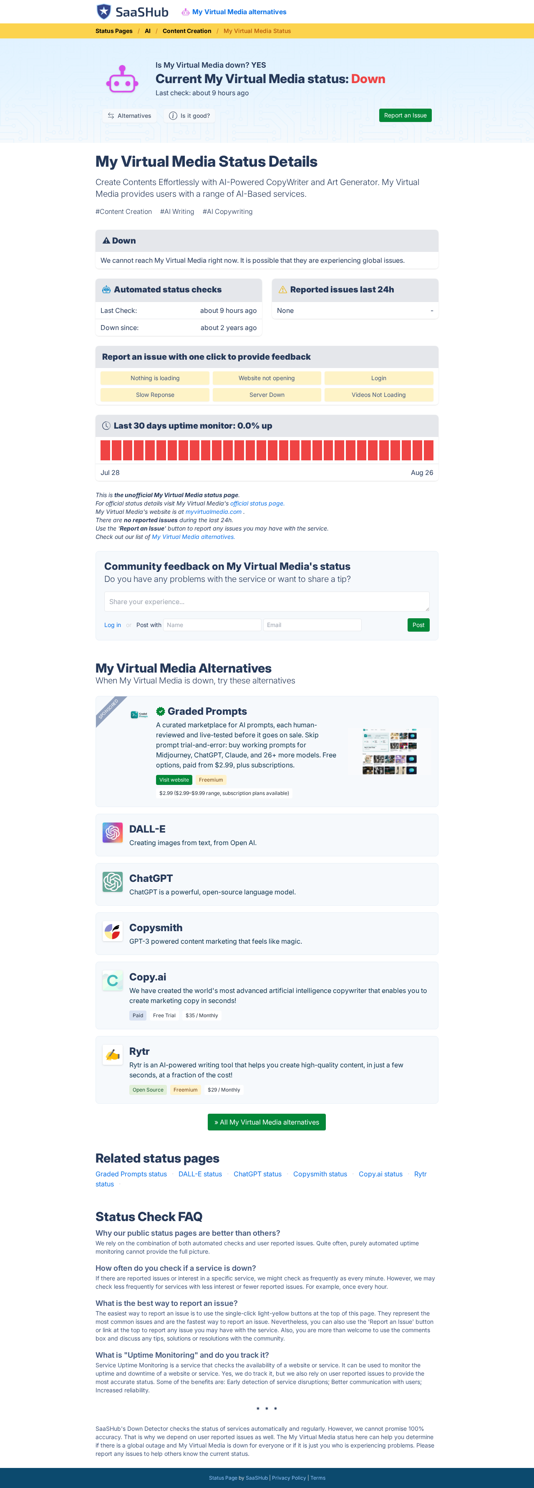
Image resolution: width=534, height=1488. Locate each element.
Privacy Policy (289, 1478)
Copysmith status (320, 1174)
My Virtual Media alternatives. (193, 536)
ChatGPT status (258, 1174)
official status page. (257, 503)
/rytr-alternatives (128, 1041)
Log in (113, 624)
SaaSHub (257, 1478)
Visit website (174, 780)
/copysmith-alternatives (139, 918)
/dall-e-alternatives (132, 819)
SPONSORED (108, 709)
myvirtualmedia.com (214, 511)
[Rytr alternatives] (113, 1055)
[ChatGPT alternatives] (113, 882)
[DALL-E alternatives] (113, 833)
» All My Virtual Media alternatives (266, 1122)
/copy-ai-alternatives (135, 967)
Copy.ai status (381, 1174)
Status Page (223, 1478)
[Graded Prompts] (139, 715)
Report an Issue (405, 115)
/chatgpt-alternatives (135, 868)
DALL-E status (200, 1174)
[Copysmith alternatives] (113, 931)
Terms (317, 1478)
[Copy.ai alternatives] (113, 980)
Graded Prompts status (131, 1174)
